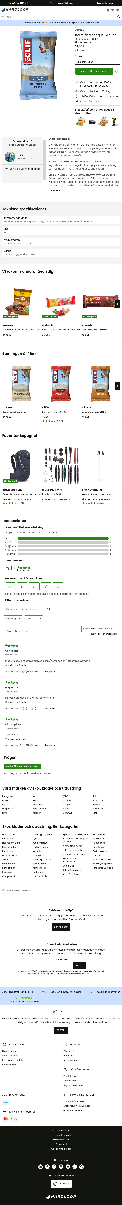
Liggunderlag (8, 864)
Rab (4, 805)
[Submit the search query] (119, 17)
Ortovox (6, 800)
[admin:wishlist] (116, 71)
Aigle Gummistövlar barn (75, 835)
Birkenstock (98, 809)
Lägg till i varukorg (94, 71)
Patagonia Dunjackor (103, 868)
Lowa (4, 813)
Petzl (95, 813)
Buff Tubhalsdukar (102, 860)
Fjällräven (67, 796)
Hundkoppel (99, 847)
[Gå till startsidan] (4, 890)
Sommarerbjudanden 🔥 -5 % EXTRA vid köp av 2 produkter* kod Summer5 (61, 23)
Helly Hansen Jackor (72, 850)
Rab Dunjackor (100, 839)
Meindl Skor (68, 866)
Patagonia (7, 796)
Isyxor (35, 839)
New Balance (99, 800)
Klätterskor (37, 855)
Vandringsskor (39, 843)
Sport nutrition (13, 890)
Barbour (36, 813)
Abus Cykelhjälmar (102, 864)
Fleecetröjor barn (41, 876)
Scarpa (66, 805)
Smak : (79, 56)
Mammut (67, 813)
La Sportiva (7, 809)
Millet (35, 800)
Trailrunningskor (40, 847)
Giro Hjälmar (99, 835)
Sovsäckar (7, 872)
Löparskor (37, 851)
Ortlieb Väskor (100, 851)
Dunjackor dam (10, 835)
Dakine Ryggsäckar (72, 870)
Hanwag (97, 805)
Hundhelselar (99, 843)
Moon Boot (38, 805)
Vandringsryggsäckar (43, 835)
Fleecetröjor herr (10, 855)
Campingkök (8, 876)
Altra (34, 796)
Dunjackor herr (9, 847)
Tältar (5, 860)
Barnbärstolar (39, 868)
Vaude (65, 809)
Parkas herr (8, 851)
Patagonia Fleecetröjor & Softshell (75, 840)
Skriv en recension (83, 42)
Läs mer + (54, 190)
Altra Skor (97, 855)
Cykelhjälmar (39, 864)
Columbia (67, 800)
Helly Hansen (39, 809)
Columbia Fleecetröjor (73, 854)
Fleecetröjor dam (11, 843)
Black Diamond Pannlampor (70, 860)
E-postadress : (61, 959)
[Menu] (2, 17)
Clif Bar (80, 30)
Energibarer (26, 890)
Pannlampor (8, 868)
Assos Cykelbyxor (71, 874)
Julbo (95, 796)
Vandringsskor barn (42, 860)
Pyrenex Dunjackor (72, 846)
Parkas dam (8, 839)
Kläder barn (38, 872)
